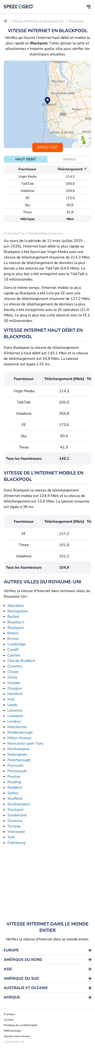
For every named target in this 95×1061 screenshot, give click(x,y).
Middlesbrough (20, 732)
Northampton (18, 749)
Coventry (14, 666)
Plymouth (15, 765)
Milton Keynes (19, 737)
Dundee (14, 682)
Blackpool (76, 21)
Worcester (16, 831)
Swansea (14, 820)
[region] (47, 104)
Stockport (15, 809)
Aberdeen (15, 605)
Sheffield (14, 798)
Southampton (18, 804)
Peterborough (18, 760)
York (11, 837)
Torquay (14, 826)
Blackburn (15, 622)
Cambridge (16, 644)
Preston (14, 776)
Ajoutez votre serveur (17, 1036)
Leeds (12, 704)
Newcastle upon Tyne (25, 743)
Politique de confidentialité (20, 1025)
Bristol (13, 638)
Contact (8, 1019)
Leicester (15, 710)
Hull (11, 699)
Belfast (13, 616)
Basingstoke (17, 611)
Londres (14, 721)
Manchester (17, 726)
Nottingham (17, 754)
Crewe (12, 671)
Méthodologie (12, 1031)
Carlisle (13, 655)
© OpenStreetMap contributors (44, 233)
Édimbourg (16, 842)
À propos (9, 1014)
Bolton (13, 633)
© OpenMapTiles (14, 233)
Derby (12, 677)
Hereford (14, 693)
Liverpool (15, 715)
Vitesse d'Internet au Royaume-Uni (38, 21)
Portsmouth (17, 771)
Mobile (69, 159)
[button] (88, 6)
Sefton (12, 793)
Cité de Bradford (21, 660)
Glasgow (14, 688)
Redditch (14, 787)
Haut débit (25, 159)
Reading (14, 782)
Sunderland (17, 815)
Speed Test (47, 147)
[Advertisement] (47, 883)
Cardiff (12, 649)
